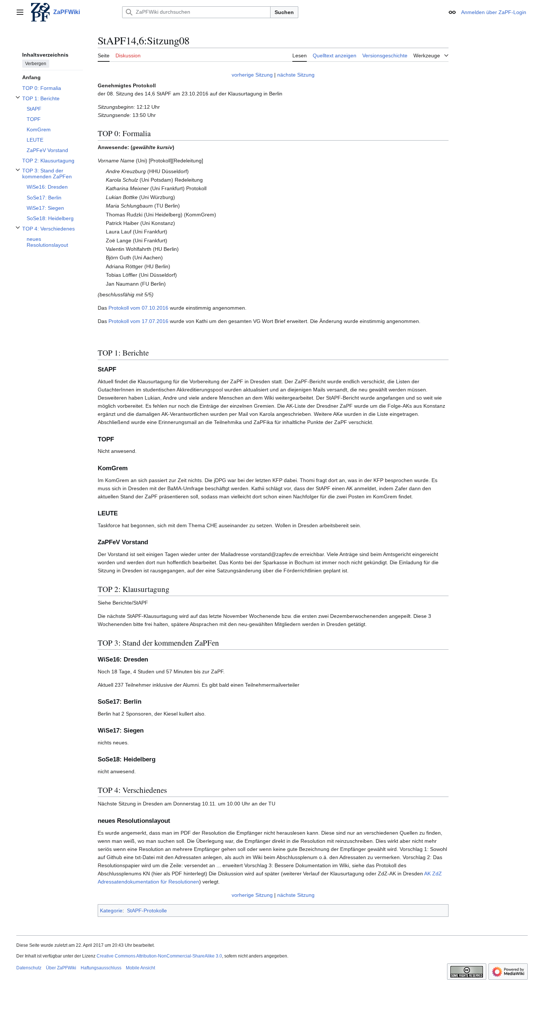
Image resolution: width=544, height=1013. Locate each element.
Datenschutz (28, 967)
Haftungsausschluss (101, 967)
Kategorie (111, 910)
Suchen (284, 12)
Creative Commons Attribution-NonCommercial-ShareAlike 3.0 (159, 956)
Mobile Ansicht (140, 967)
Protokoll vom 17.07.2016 (138, 321)
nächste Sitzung (296, 75)
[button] (20, 12)
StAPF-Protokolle (147, 910)
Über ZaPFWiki (61, 967)
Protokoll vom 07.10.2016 (138, 308)
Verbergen (35, 63)
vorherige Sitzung (252, 75)
